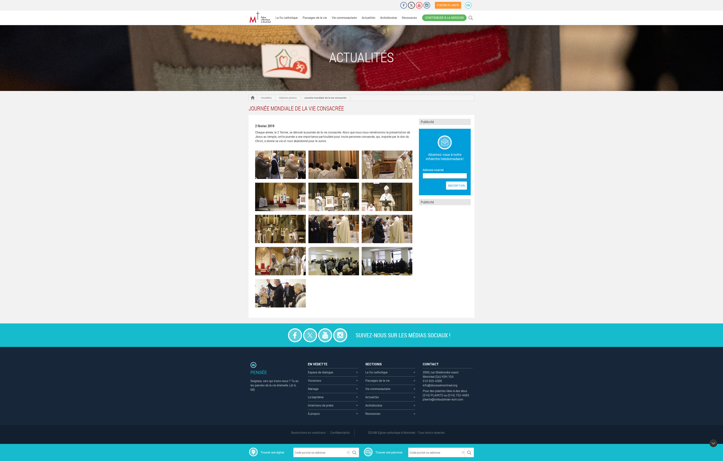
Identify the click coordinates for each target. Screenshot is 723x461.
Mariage (313, 389)
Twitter (411, 5)
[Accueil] (260, 17)
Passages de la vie (315, 18)
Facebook (403, 5)
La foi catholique (286, 18)
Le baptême (315, 397)
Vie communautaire (344, 18)
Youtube (419, 5)
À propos (314, 414)
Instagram (426, 5)
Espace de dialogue (320, 372)
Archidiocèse (388, 18)
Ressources (409, 18)
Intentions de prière (320, 405)
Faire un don (393, 5)
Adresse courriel (435, 170)
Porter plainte (448, 5)
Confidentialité (340, 433)
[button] (280, 164)
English (468, 5)
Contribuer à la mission (444, 18)
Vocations (314, 380)
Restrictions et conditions (308, 433)
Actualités (368, 18)
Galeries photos (288, 97)
